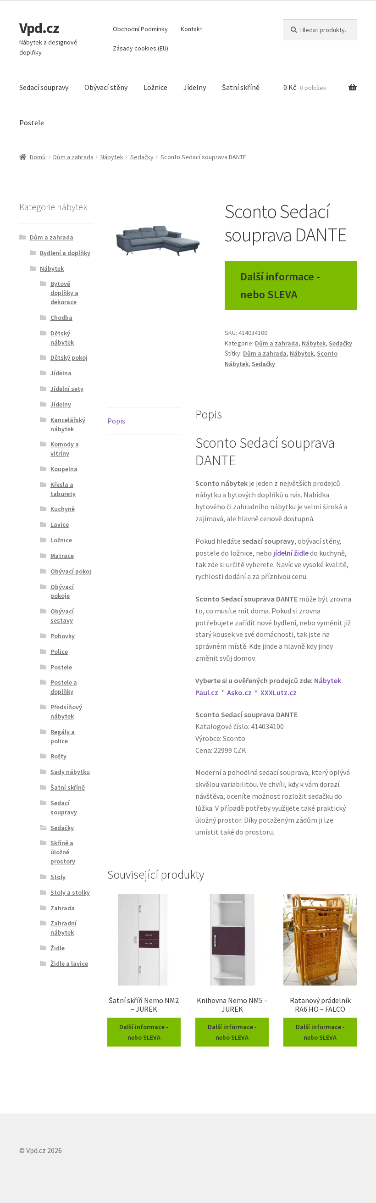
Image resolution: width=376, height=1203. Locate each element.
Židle (57, 948)
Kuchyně (62, 509)
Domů (38, 157)
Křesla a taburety (63, 489)
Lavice (59, 524)
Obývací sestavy (62, 615)
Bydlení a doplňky (65, 253)
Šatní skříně (241, 87)
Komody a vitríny (64, 448)
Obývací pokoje (62, 591)
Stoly (58, 877)
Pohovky (62, 636)
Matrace (62, 555)
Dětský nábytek (62, 337)
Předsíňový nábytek (66, 711)
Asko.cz (239, 692)
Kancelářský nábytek (67, 424)
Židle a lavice (69, 963)
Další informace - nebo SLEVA (280, 285)
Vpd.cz (39, 28)
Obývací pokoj (70, 571)
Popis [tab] (116, 420)
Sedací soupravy (43, 87)
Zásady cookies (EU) (140, 48)
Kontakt (191, 29)
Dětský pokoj (69, 357)
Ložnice (155, 87)
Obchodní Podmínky (140, 29)
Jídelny (194, 87)
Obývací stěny (105, 87)
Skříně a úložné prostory (62, 852)
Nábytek (111, 157)
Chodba (61, 317)
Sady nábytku (70, 772)
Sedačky (142, 157)
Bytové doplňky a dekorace (64, 292)
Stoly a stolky (70, 892)
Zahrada (62, 908)
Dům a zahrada (73, 157)
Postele (31, 122)
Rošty (58, 756)
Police (59, 651)
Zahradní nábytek (63, 927)
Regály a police (62, 736)
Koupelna (63, 469)
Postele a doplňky (63, 687)
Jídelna (61, 373)
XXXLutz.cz (278, 692)
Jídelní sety (66, 388)
